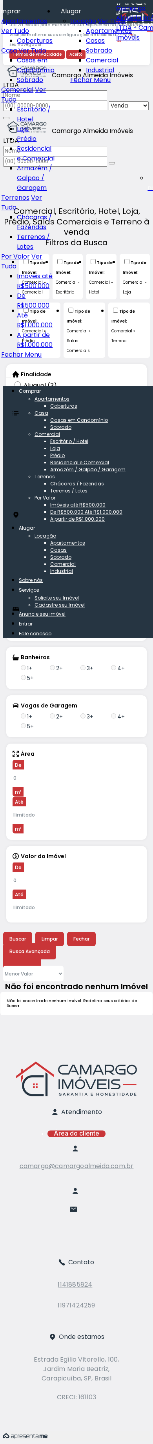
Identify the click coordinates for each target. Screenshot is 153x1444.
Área (28, 754)
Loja (23, 128)
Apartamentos (109, 30)
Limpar (50, 938)
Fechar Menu (90, 79)
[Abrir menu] (8, 375)
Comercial (102, 60)
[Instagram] (77, 1226)
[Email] (77, 1213)
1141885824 (75, 1284)
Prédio (26, 138)
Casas (95, 40)
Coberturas (35, 40)
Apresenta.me (25, 1435)
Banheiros (35, 657)
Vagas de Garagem (49, 705)
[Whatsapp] (77, 1240)
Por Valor (15, 256)
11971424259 (76, 1305)
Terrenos (15, 197)
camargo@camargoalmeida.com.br (77, 1166)
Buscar (17, 938)
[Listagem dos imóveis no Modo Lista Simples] (34, 961)
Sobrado (99, 50)
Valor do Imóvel (43, 856)
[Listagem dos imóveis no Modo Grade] (9, 961)
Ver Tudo (112, 21)
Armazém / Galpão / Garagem (34, 178)
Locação (83, 21)
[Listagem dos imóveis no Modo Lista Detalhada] (22, 961)
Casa (9, 50)
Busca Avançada (29, 951)
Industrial (100, 70)
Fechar (81, 938)
